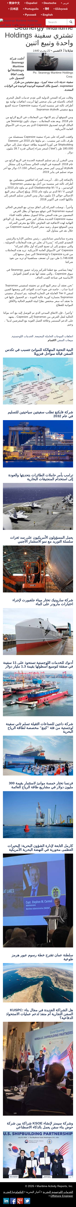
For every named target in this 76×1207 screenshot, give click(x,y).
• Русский (29, 14)
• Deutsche (49, 2)
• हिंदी (46, 8)
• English (47, 14)
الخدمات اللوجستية (22, 336)
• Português (31, 8)
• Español (31, 2)
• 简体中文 (13, 2)
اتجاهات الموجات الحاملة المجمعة (54, 336)
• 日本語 (13, 8)
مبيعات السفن (65, 340)
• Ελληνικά (61, 8)
